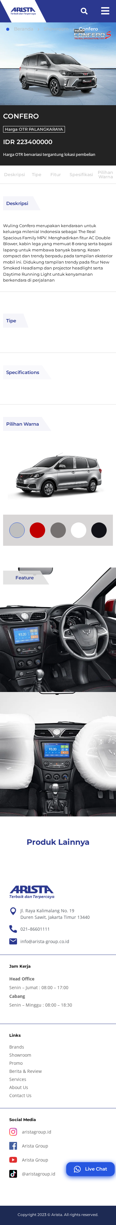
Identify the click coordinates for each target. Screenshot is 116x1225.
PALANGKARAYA (46, 129)
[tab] (17, 530)
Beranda (23, 29)
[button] (84, 11)
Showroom (56, 29)
